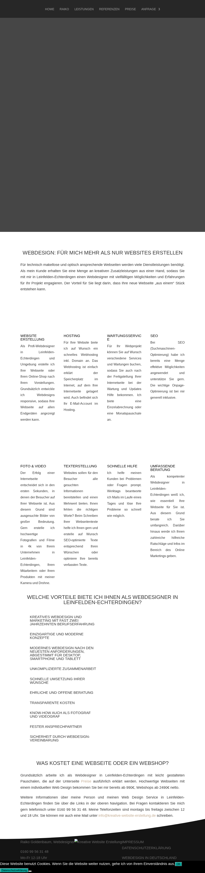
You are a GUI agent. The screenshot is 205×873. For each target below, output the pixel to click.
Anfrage (148, 9)
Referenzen (109, 9)
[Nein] (30, 871)
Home (49, 9)
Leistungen (84, 9)
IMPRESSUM (133, 842)
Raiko (64, 9)
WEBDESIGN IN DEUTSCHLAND (149, 858)
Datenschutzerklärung (14, 870)
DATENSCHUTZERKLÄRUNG (146, 848)
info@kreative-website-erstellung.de (127, 816)
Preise (130, 9)
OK (178, 864)
